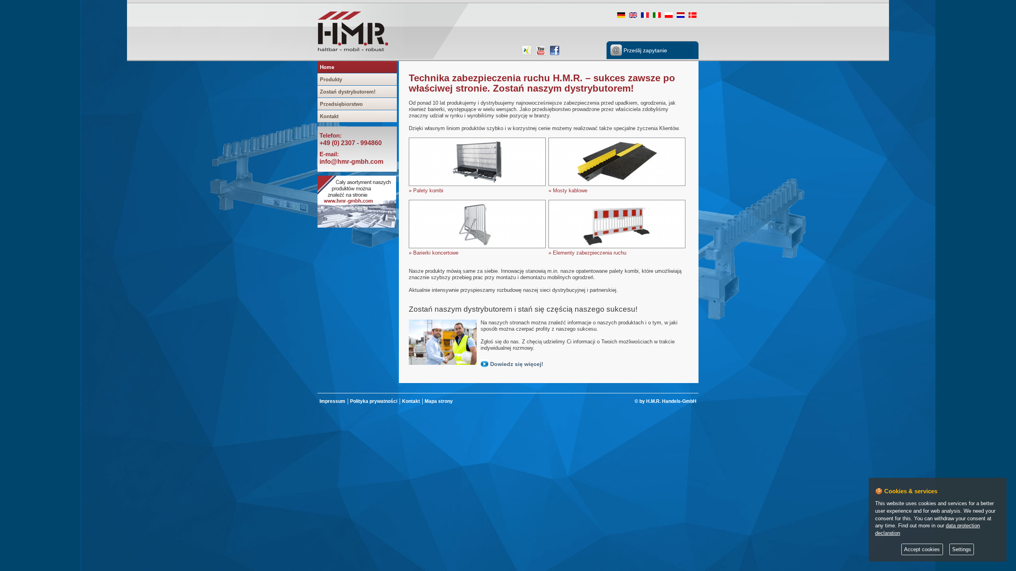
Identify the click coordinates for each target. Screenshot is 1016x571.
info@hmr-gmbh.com (351, 161)
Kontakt (329, 116)
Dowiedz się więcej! (516, 364)
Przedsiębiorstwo (341, 104)
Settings (961, 549)
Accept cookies (922, 549)
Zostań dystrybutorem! (347, 92)
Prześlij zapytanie (644, 50)
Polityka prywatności (373, 401)
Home (327, 67)
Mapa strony (439, 401)
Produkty (331, 79)
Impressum (332, 401)
